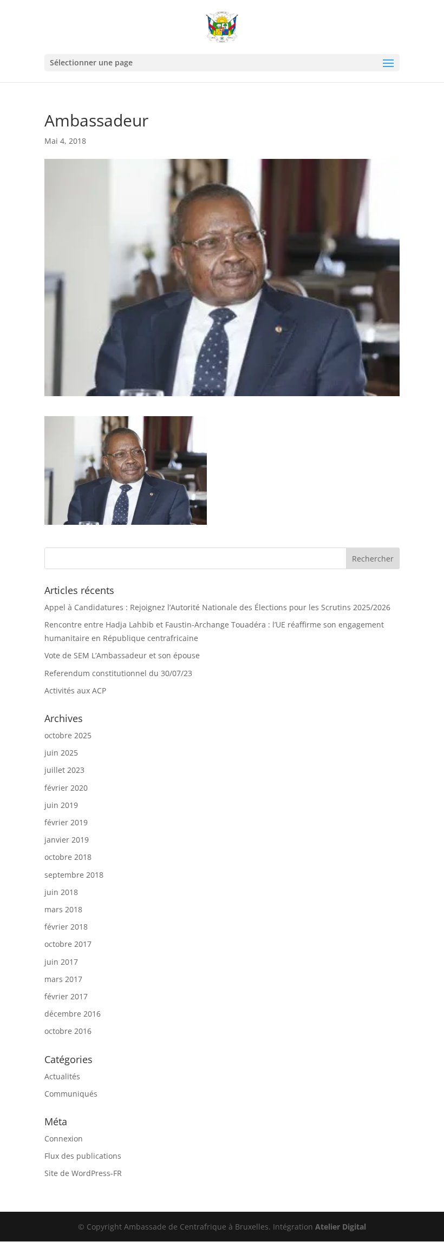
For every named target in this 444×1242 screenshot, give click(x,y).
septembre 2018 (73, 875)
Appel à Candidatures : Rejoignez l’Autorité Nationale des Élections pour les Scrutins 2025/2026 (217, 607)
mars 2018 (63, 909)
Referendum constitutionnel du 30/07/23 (118, 673)
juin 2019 (61, 805)
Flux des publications (82, 1156)
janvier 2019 (66, 839)
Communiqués (70, 1094)
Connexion (63, 1138)
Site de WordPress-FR (83, 1173)
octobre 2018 (68, 857)
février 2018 (66, 927)
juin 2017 (61, 962)
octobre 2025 (68, 735)
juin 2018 (61, 892)
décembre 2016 (72, 1014)
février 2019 (66, 822)
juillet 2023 (64, 770)
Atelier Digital (340, 1226)
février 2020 (66, 788)
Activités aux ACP (75, 690)
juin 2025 (61, 752)
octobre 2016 (68, 1031)
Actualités (62, 1076)
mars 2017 (63, 979)
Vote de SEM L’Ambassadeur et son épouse (122, 655)
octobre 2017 (68, 944)
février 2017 (66, 996)
